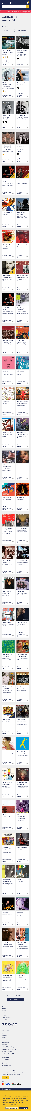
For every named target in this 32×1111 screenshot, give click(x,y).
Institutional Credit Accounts (9, 1049)
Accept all (24, 1108)
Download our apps (6, 1065)
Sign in (3, 1033)
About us (4, 1008)
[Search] (27, 6)
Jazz (8, 12)
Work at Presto (5, 1019)
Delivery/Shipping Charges (8, 1047)
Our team (4, 1010)
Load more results (14, 999)
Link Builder (4, 1044)
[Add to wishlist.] (13, 64)
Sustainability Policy (6, 1017)
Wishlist (3, 1037)
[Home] (2, 12)
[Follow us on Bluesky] (9, 1024)
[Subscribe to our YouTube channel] (16, 1024)
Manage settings (10, 1108)
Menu (5, 3)
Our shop (4, 1013)
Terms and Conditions (7, 1051)
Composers (15, 12)
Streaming (4, 1035)
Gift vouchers (5, 1040)
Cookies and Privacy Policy (8, 1054)
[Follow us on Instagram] (13, 1024)
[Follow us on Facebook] (3, 1024)
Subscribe (5, 1078)
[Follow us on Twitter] (6, 1024)
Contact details (5, 1060)
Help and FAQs (5, 1042)
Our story (4, 1015)
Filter (7, 30)
